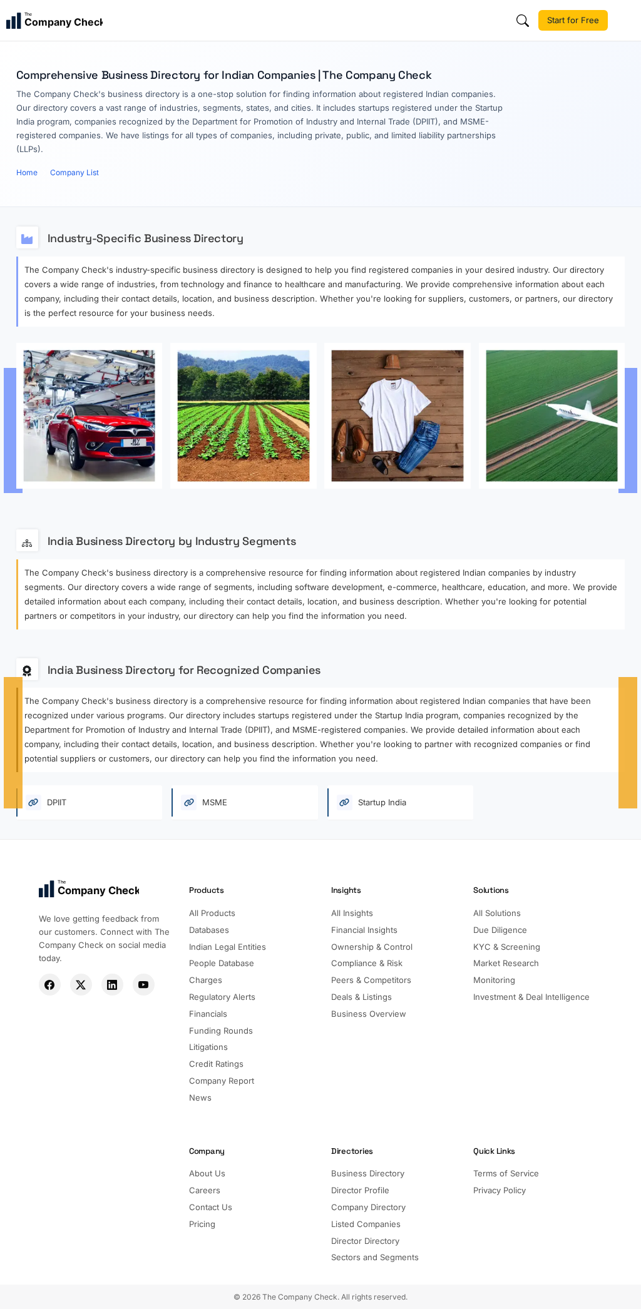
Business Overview (368, 1014)
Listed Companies (366, 1224)
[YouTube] (144, 985)
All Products (212, 913)
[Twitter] (81, 985)
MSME (213, 802)
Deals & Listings (361, 997)
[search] (522, 20)
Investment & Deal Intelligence (531, 997)
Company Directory (368, 1207)
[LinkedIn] (112, 985)
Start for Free (573, 20)
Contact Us (210, 1207)
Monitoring (494, 980)
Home (27, 172)
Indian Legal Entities (227, 947)
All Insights (352, 913)
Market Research (506, 963)
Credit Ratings (216, 1064)
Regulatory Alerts (222, 997)
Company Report (221, 1081)
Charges (205, 980)
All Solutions (497, 913)
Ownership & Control (372, 947)
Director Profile (360, 1190)
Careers (204, 1190)
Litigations (208, 1047)
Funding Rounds (221, 1031)
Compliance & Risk (367, 963)
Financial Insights (364, 930)
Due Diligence (500, 930)
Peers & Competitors (371, 980)
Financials (208, 1014)
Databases (209, 930)
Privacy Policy (499, 1190)
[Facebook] (50, 985)
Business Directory (367, 1173)
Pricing (202, 1224)
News (200, 1098)
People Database (221, 963)
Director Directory (365, 1241)
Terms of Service (506, 1173)
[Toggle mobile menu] (626, 20)
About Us (207, 1173)
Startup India (381, 802)
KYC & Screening (506, 947)
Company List (74, 172)
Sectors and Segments (375, 1257)
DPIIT (55, 802)
